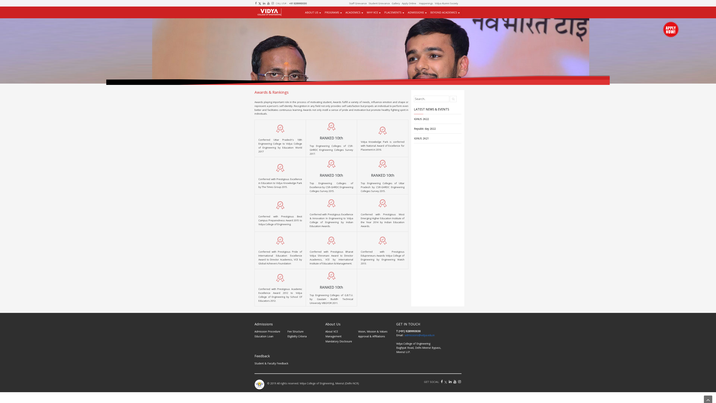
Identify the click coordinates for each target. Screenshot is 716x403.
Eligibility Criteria (297, 337)
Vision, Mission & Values (372, 332)
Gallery (396, 3)
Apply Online (409, 3)
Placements (394, 13)
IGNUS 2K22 (421, 120)
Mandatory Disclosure (338, 342)
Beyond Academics (443, 13)
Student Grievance (379, 3)
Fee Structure (295, 332)
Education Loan (264, 337)
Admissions (416, 13)
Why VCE (374, 13)
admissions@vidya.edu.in (420, 336)
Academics (355, 13)
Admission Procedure (267, 332)
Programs (334, 13)
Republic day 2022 (425, 130)
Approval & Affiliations (371, 337)
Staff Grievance (358, 3)
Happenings (426, 3)
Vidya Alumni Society (446, 3)
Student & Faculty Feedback (271, 364)
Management (333, 337)
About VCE (331, 332)
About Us (315, 13)
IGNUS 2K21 (421, 139)
